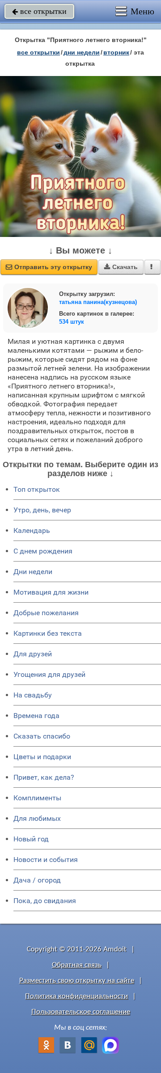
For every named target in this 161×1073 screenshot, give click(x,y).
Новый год (31, 839)
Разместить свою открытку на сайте (76, 980)
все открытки (39, 11)
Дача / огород (37, 880)
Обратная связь (77, 965)
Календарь (31, 530)
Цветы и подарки (42, 756)
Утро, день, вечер (42, 510)
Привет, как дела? (43, 777)
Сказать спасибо (41, 736)
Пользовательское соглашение (80, 1012)
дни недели (82, 52)
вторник (116, 52)
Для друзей (32, 654)
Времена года (36, 715)
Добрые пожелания (46, 612)
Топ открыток (36, 489)
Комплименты (37, 798)
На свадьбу (32, 695)
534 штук (71, 321)
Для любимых (37, 818)
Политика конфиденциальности (76, 996)
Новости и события (45, 859)
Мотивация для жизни (51, 592)
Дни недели (32, 571)
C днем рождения (42, 551)
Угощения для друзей (49, 674)
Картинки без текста (47, 633)
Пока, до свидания (44, 900)
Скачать (121, 266)
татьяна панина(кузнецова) (98, 302)
